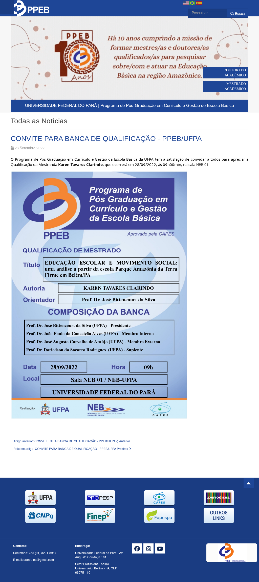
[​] (137, 548)
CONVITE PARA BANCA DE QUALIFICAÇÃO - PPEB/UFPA (106, 138)
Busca (239, 13)
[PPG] (32, 7)
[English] (186, 2)
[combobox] (204, 12)
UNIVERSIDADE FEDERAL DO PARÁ (61, 105)
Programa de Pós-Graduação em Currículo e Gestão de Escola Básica (167, 105)
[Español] (199, 2)
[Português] (192, 2)
